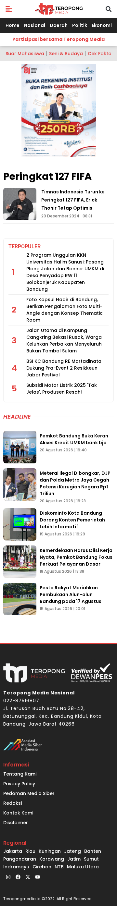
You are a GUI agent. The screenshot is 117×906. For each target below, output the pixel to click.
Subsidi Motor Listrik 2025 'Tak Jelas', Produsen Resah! (61, 388)
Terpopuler (24, 246)
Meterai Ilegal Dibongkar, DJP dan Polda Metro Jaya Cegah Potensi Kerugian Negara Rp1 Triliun (75, 483)
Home (13, 25)
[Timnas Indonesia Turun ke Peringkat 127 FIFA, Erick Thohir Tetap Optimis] (19, 204)
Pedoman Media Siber (29, 793)
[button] (8, 9)
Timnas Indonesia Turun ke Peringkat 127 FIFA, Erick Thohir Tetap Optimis (73, 200)
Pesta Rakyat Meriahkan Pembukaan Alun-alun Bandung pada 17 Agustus (70, 594)
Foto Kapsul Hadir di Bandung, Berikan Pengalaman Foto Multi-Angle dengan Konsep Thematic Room (64, 309)
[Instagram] (8, 877)
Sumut (91, 859)
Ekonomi (102, 25)
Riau (30, 851)
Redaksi (12, 803)
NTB (59, 866)
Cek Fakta (99, 53)
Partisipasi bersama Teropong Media (58, 39)
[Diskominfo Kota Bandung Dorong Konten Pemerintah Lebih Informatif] (19, 524)
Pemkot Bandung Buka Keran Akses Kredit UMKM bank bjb (74, 439)
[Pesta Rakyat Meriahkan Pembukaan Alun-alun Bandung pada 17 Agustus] (19, 599)
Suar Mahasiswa (25, 53)
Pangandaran (19, 859)
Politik (79, 25)
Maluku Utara (83, 866)
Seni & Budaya (66, 53)
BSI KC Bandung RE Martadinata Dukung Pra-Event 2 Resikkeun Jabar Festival (63, 368)
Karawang (51, 859)
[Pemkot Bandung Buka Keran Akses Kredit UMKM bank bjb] (19, 447)
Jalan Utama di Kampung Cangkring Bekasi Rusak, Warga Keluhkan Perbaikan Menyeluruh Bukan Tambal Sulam (64, 340)
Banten (92, 851)
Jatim (74, 859)
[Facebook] (18, 877)
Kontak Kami (18, 813)
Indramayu (16, 866)
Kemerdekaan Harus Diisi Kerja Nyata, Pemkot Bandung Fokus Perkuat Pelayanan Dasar (76, 557)
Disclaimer (15, 822)
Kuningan (50, 851)
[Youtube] (37, 877)
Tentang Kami (19, 774)
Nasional (34, 25)
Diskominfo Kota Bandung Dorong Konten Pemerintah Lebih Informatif (72, 520)
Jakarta (12, 851)
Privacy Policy (19, 783)
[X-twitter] (27, 877)
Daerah (59, 25)
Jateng (72, 851)
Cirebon (41, 866)
